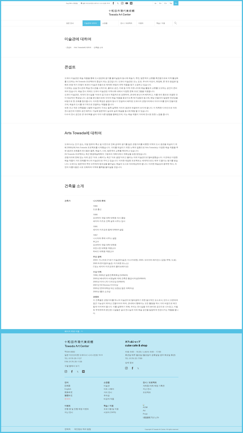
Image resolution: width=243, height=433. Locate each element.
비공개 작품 (109, 398)
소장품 (104, 23)
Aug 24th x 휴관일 (72, 3)
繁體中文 (69, 395)
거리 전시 (108, 392)
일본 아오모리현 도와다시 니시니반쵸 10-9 (96, 3)
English (68, 389)
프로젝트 (147, 392)
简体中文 (69, 392)
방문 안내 (70, 23)
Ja (155, 3)
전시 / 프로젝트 (126, 23)
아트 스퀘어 (109, 389)
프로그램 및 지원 (111, 408)
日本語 (67, 385)
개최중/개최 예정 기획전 (154, 385)
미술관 (107, 385)
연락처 (68, 429)
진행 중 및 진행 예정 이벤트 (77, 408)
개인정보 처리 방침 (82, 429)
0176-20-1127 (75, 358)
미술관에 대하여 (90, 23)
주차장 (107, 395)
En (160, 3)
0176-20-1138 (75, 361)
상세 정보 (129, 362)
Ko (176, 3)
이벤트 (141, 23)
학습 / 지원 (160, 23)
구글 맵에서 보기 (72, 365)
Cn (165, 3)
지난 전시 (147, 389)
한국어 (68, 398)
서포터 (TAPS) (110, 412)
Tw (171, 3)
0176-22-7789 (135, 358)
